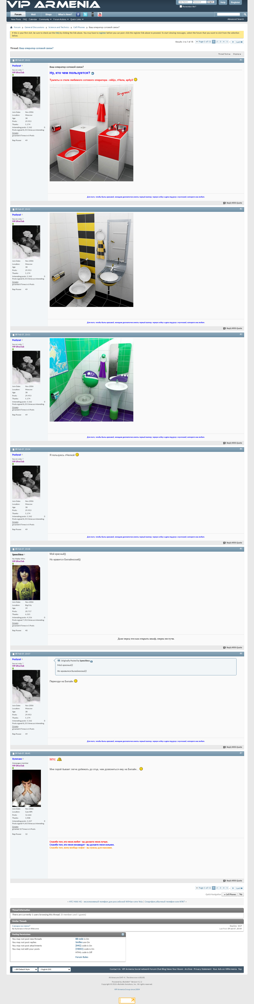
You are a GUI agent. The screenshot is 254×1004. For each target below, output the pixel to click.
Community (44, 19)
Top (240, 895)
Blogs (49, 14)
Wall (33, 14)
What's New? (65, 14)
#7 (241, 753)
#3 (241, 334)
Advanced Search (236, 19)
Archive (188, 969)
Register (235, 2)
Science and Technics (59, 27)
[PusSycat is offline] (26, 93)
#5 (241, 549)
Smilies (79, 942)
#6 (241, 653)
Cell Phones (79, 27)
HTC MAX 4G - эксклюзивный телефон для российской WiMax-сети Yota (106, 902)
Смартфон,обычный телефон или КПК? (165, 902)
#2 (241, 209)
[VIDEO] (79, 949)
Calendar (33, 19)
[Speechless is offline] (26, 582)
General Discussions (34, 27)
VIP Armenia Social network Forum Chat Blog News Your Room (152, 969)
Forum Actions (59, 19)
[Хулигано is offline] (26, 788)
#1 (241, 60)
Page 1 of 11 (205, 42)
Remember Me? (189, 7)
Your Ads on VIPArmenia (225, 969)
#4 (241, 449)
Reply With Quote (234, 203)
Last (238, 42)
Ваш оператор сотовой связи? (36, 48)
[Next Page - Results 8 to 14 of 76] (233, 42)
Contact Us (115, 969)
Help (223, 2)
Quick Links (75, 19)
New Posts (16, 19)
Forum (18, 14)
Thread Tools (223, 54)
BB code (79, 939)
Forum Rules (81, 957)
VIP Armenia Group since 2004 (127, 990)
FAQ (25, 19)
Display (236, 54)
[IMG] (78, 946)
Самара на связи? (21, 926)
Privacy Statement (202, 969)
